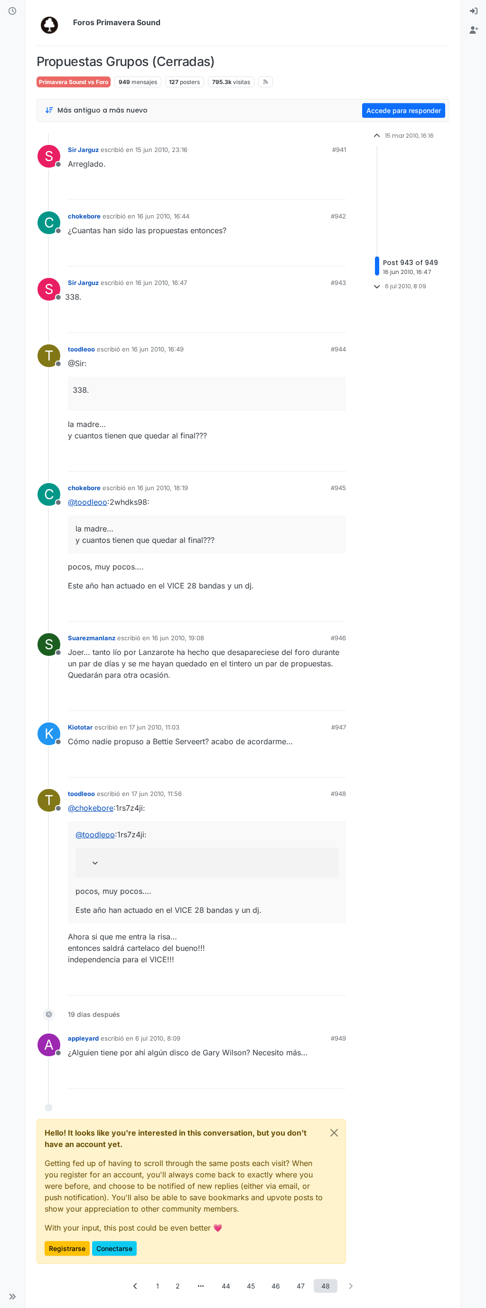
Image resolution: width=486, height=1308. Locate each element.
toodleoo (81, 349)
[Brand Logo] (52, 22)
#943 (338, 282)
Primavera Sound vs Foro (73, 81)
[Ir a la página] (201, 1286)
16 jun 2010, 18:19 (162, 488)
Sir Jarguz (83, 149)
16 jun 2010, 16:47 (161, 282)
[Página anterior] (136, 1286)
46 (275, 1286)
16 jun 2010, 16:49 (157, 349)
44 (226, 1286)
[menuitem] (473, 11)
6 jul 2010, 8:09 (157, 1038)
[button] (12, 1296)
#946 (338, 638)
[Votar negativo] (318, 188)
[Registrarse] (473, 30)
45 (251, 1286)
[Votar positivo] (285, 188)
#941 (339, 149)
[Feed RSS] (265, 81)
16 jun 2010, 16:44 (163, 216)
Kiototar (80, 727)
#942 (338, 216)
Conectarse (114, 1248)
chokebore (84, 216)
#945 (338, 488)
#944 (338, 349)
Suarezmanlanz (91, 638)
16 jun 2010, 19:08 (178, 638)
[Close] (334, 1132)
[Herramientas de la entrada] (337, 188)
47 (301, 1286)
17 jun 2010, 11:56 (156, 793)
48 (325, 1286)
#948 (338, 793)
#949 (338, 1038)
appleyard (83, 1038)
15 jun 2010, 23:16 (161, 149)
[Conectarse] (473, 11)
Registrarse (67, 1248)
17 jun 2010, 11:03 (154, 727)
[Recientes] (12, 11)
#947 (338, 727)
